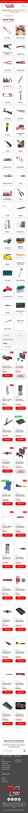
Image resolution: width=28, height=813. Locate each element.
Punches (20, 215)
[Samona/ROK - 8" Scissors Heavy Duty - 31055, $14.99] (21, 390)
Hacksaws (7, 102)
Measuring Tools (7, 167)
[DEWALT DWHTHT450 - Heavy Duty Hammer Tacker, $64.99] (21, 643)
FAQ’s (3, 760)
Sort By (5, 343)
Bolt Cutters (7, 38)
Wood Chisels (7, 328)
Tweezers (7, 312)
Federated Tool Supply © (11, 803)
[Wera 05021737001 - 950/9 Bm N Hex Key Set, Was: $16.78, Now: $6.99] (7, 358)
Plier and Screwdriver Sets (7, 198)
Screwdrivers (20, 232)
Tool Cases (7, 280)
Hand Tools (20, 321)
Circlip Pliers (7, 70)
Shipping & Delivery (6, 761)
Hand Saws (20, 118)
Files (20, 86)
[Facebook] (8, 799)
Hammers (20, 102)
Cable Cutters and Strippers (7, 53)
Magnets (20, 151)
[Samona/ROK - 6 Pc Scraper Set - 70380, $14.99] (7, 549)
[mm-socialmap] (19, 799)
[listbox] (14, 347)
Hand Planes (7, 118)
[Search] (22, 6)
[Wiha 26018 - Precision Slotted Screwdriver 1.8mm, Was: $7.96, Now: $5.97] (7, 674)
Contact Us (4, 779)
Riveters (7, 232)
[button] (14, 335)
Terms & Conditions (6, 765)
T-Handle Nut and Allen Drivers (20, 263)
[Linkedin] (15, 799)
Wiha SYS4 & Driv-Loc (20, 312)
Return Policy (5, 763)
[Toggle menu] (2, 6)
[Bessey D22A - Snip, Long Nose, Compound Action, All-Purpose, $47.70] (7, 422)
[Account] (25, 6)
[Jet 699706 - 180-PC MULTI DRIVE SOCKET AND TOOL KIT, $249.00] (7, 486)
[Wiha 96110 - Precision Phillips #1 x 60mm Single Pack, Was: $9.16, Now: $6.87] (7, 390)
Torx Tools (20, 296)
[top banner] (26, 1)
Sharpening (7, 248)
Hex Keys (7, 135)
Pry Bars (7, 215)
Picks (20, 183)
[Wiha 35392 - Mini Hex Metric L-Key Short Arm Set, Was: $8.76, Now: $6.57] (21, 580)
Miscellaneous (20, 167)
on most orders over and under (14, 11)
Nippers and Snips (7, 183)
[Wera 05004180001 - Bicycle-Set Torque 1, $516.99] (21, 422)
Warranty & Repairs (6, 767)
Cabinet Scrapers (20, 38)
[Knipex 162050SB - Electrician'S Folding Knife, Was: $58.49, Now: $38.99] (21, 674)
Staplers (7, 264)
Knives (7, 151)
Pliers (20, 199)
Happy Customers (6, 769)
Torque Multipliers (20, 280)
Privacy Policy (5, 781)
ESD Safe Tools (7, 86)
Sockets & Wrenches (20, 247)
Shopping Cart (18, 761)
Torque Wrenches (7, 296)
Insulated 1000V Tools (20, 134)
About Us (4, 778)
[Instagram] (12, 799)
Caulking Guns (20, 54)
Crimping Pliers (20, 70)
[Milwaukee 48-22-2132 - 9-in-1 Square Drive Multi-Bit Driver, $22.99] (7, 643)
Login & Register (18, 760)
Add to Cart (7, 375)
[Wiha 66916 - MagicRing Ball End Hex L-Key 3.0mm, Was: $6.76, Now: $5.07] (7, 517)
